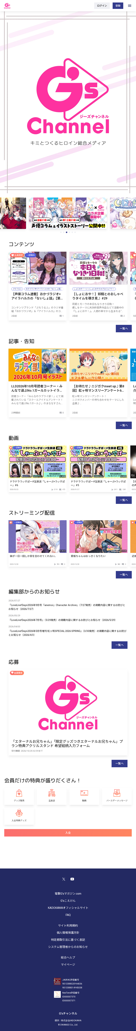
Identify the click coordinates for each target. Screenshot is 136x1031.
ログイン (102, 5)
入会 (68, 832)
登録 (117, 5)
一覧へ (124, 328)
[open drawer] (129, 5)
